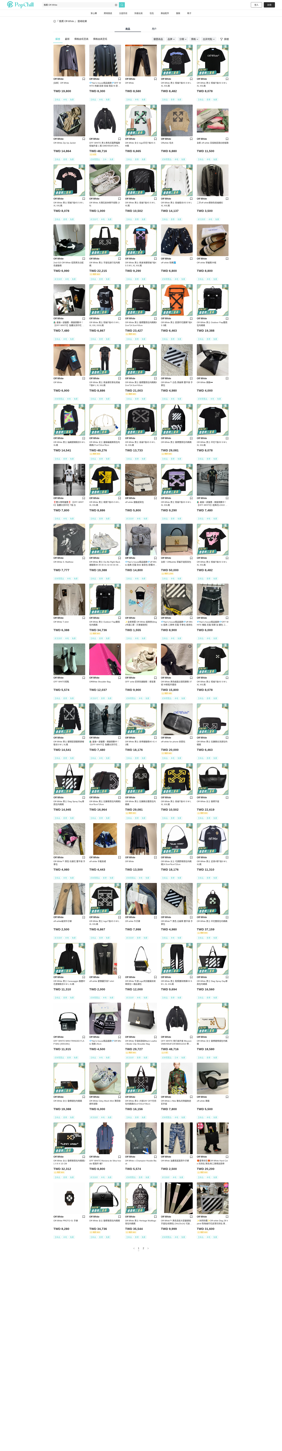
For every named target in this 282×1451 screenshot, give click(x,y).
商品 (127, 29)
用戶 (154, 29)
